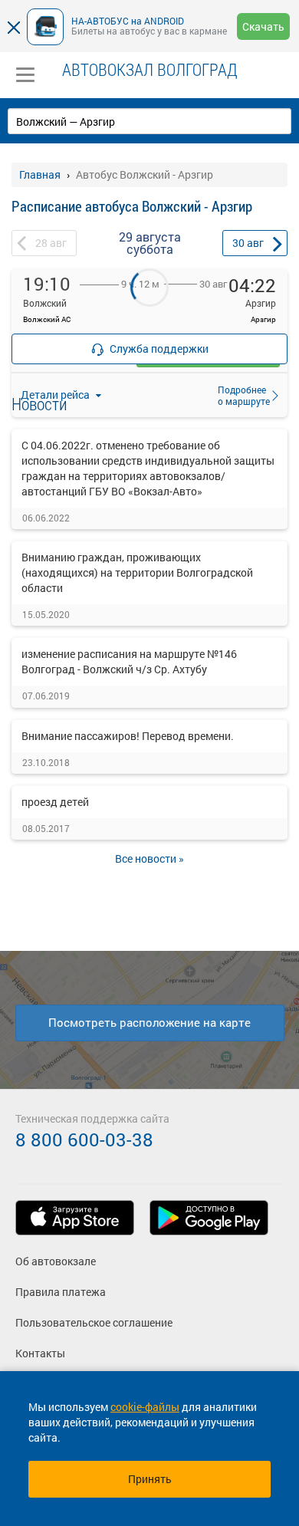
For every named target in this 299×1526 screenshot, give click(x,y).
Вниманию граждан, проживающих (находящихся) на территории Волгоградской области (137, 572)
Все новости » (149, 858)
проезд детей (55, 801)
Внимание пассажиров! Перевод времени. (127, 735)
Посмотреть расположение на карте (149, 1022)
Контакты (40, 1353)
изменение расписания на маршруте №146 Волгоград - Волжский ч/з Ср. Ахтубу (129, 661)
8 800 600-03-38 (84, 1139)
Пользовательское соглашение (93, 1322)
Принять (150, 1479)
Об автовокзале (55, 1261)
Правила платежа (60, 1291)
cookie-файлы (144, 1406)
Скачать (263, 26)
